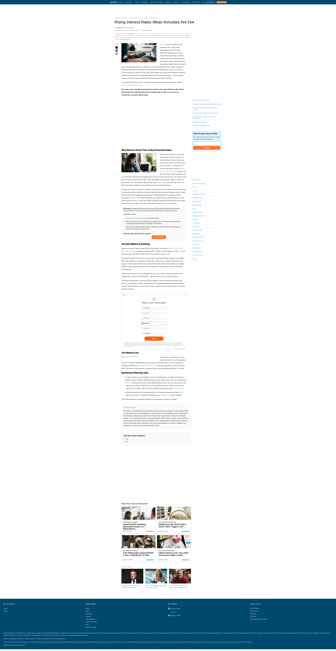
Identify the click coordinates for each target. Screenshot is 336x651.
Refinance (196, 244)
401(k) (181, 392)
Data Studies (197, 205)
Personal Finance (198, 237)
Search (88, 608)
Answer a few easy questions (135, 218)
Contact (6, 608)
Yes (126, 439)
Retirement (144, 2)
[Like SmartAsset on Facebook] (169, 609)
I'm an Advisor (210, 2)
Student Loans (198, 255)
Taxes (136, 2)
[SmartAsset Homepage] (116, 2)
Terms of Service (254, 608)
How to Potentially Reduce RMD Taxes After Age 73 (156, 586)
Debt (194, 208)
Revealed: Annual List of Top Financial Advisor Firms (130, 586)
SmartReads (196, 2)
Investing (176, 2)
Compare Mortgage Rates (201, 125)
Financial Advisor (198, 216)
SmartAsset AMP (90, 619)
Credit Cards (197, 198)
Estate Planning (198, 212)
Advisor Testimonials (91, 621)
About (87, 611)
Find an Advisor (221, 2)
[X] (116, 47)
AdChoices (253, 613)
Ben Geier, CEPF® (130, 407)
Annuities (131, 17)
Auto (194, 187)
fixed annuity (162, 182)
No (126, 441)
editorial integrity (131, 33)
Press (87, 624)
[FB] (116, 50)
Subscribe (207, 148)
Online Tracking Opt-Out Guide (258, 619)
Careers (6, 611)
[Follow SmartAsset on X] (169, 612)
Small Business (198, 251)
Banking (167, 2)
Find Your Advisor (158, 237)
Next (154, 338)
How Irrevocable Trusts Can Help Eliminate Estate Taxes (178, 586)
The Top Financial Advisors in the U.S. (205, 113)
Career (195, 191)
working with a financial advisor (131, 85)
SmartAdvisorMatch (91, 627)
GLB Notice (253, 616)
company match (165, 395)
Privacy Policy (254, 611)
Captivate (88, 616)
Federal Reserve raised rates (146, 365)
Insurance (196, 223)
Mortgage (128, 2)
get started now (178, 388)
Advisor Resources (199, 183)
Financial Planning (156, 2)
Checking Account (199, 194)
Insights (195, 219)
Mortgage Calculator (200, 122)
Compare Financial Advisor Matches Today (207, 104)
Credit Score (197, 201)
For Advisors (186, 2)
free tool (128, 383)
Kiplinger (133, 198)
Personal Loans (198, 241)
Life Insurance (197, 230)
